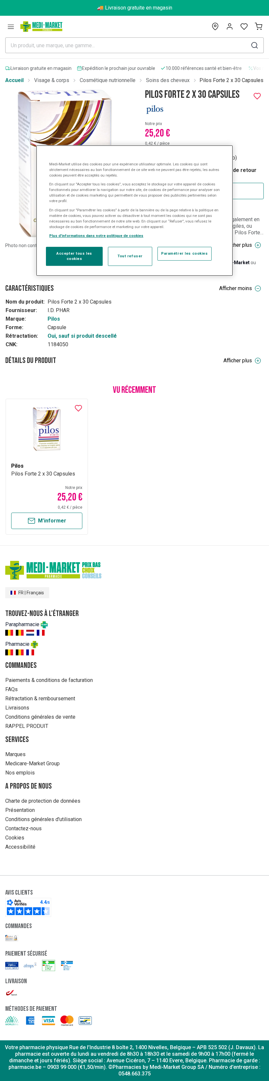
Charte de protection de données (42, 801)
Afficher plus (237, 245)
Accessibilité (20, 847)
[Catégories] (10, 26)
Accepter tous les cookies (74, 256)
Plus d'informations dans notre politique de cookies (96, 235)
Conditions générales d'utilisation (43, 819)
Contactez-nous (23, 828)
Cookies (14, 838)
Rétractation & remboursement (40, 698)
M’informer (52, 521)
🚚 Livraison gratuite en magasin (134, 8)
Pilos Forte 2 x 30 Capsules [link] (231, 80)
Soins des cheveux (168, 80)
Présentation (20, 810)
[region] (134, 210)
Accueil (14, 80)
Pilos (54, 319)
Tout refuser (130, 256)
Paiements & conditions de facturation (49, 680)
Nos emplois (20, 773)
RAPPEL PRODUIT (26, 726)
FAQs (11, 689)
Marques (15, 754)
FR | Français (31, 592)
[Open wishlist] (244, 26)
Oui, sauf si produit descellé (82, 336)
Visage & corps (51, 80)
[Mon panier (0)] (258, 26)
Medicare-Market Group (32, 763)
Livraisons (17, 708)
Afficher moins (235, 288)
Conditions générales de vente (40, 717)
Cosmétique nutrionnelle (107, 80)
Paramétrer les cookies (184, 253)
